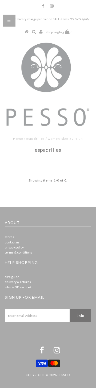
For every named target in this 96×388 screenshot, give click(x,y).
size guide (12, 277)
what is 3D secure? (18, 287)
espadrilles (35, 139)
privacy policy (14, 247)
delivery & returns (18, 282)
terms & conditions (18, 252)
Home (18, 139)
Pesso (63, 375)
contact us (12, 242)
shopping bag (59, 32)
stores (9, 237)
